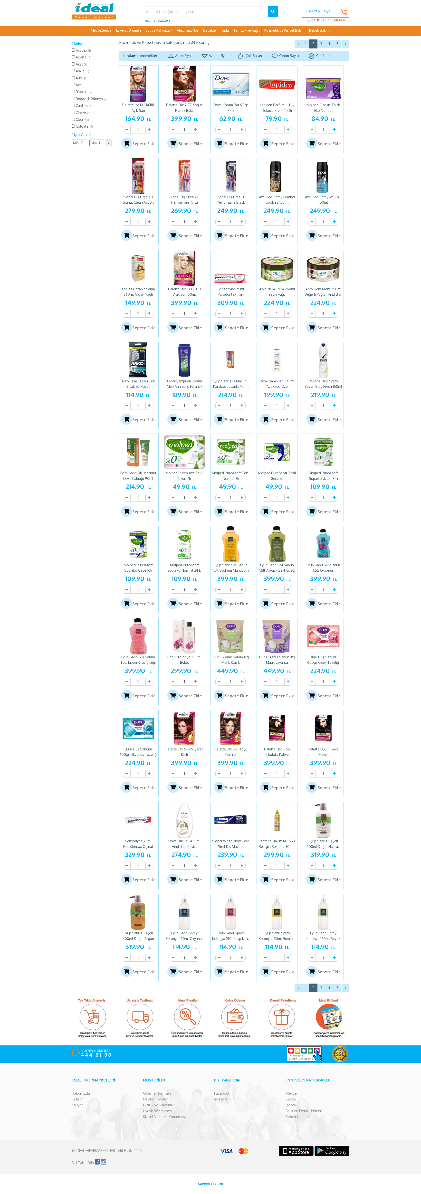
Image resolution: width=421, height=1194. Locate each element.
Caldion (84, 106)
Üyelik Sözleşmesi (157, 1111)
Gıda (225, 30)
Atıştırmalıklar (187, 30)
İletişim (78, 1099)
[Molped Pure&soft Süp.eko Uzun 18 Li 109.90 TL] (323, 452)
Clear (82, 119)
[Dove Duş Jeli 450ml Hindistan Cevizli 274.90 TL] (184, 820)
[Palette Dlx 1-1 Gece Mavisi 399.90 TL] (323, 728)
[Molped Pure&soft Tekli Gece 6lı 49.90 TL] (277, 452)
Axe (80, 85)
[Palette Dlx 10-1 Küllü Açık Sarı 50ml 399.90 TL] (184, 268)
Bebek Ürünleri (298, 1116)
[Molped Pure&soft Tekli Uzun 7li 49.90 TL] (184, 452)
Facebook (222, 1093)
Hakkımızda (81, 1093)
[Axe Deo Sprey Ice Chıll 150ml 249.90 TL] (323, 176)
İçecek (291, 1105)
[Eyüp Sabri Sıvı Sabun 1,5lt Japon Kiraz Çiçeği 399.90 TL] (138, 636)
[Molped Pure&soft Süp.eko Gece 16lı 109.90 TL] (138, 544)
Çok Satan (253, 56)
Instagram (222, 1099)
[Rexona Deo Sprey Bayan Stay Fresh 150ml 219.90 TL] (323, 360)
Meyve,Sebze (101, 30)
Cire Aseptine (87, 113)
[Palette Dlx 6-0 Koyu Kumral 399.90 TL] (230, 728)
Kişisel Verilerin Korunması (164, 1116)
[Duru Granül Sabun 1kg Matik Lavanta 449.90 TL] (277, 636)
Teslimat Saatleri (156, 20)
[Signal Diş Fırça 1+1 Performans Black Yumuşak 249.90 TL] (230, 176)
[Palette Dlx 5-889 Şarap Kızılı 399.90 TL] (184, 728)
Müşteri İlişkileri (155, 1099)
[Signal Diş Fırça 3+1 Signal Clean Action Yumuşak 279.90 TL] (138, 176)
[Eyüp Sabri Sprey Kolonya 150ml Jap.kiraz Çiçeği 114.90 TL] (230, 912)
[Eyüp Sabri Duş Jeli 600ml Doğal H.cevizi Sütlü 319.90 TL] (323, 820)
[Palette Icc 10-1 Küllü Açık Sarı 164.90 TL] (138, 84)
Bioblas (83, 92)
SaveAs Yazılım (210, 1184)
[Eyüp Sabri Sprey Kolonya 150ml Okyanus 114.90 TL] (184, 912)
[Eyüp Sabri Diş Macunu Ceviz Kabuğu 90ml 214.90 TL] (138, 452)
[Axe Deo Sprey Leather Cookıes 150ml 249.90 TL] (277, 176)
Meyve (291, 1093)
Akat (81, 64)
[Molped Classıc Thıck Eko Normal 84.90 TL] (323, 84)
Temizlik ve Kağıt (246, 30)
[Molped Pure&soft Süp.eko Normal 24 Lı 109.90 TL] (184, 544)
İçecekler (210, 30)
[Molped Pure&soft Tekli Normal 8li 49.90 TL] (230, 452)
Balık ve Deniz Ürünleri (304, 1111)
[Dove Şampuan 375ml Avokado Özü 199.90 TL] (277, 360)
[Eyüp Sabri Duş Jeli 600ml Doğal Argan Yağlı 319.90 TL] (138, 912)
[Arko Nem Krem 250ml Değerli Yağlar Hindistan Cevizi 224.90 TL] (323, 268)
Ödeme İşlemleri (157, 1093)
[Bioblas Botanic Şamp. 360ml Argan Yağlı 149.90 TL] (138, 268)
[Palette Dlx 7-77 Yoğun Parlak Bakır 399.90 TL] (184, 84)
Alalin (82, 71)
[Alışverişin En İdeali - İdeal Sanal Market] (104, 10)
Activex (83, 50)
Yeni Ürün (323, 56)
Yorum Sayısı (289, 56)
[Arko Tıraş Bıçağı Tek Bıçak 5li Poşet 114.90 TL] (138, 360)
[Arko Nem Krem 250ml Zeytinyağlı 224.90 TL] (277, 268)
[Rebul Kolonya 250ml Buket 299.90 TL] (184, 636)
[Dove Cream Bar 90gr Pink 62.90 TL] (230, 84)
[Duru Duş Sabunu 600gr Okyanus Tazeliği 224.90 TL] (138, 728)
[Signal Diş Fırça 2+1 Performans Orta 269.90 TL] (184, 176)
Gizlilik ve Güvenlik (158, 1105)
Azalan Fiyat (218, 56)
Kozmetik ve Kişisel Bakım (284, 30)
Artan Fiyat (183, 56)
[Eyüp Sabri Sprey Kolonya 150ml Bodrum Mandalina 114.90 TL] (277, 912)
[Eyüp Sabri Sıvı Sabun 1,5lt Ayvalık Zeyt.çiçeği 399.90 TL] (277, 544)
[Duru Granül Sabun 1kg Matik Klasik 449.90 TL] (230, 636)
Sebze (291, 1099)
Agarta (83, 57)
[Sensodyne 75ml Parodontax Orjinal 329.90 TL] (138, 820)
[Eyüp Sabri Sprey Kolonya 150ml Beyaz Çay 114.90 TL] (323, 912)
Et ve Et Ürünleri (128, 30)
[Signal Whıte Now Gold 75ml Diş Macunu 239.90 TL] (230, 820)
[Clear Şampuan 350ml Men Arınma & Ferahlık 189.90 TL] (184, 360)
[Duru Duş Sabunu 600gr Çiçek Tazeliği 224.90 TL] (323, 636)
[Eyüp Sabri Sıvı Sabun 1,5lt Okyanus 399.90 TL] (323, 544)
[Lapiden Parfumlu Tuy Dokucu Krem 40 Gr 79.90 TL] (277, 84)
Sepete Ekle (144, 143)
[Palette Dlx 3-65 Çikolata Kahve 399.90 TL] (277, 728)
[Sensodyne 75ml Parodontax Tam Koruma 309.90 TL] (230, 268)
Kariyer (77, 1105)
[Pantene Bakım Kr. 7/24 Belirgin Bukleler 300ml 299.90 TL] (277, 820)
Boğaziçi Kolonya (91, 99)
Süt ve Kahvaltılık (158, 30)
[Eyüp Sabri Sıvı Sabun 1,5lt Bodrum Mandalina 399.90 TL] (230, 544)
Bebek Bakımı (319, 30)
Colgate (84, 126)
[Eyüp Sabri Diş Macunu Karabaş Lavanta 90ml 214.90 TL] (230, 360)
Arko (81, 78)
